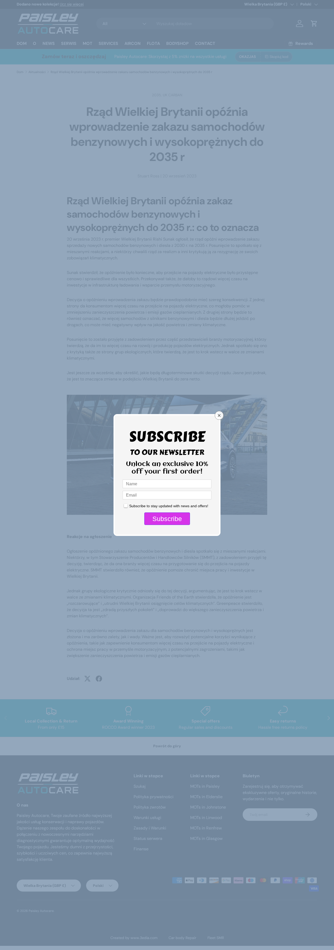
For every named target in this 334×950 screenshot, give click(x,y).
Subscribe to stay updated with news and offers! (168, 506)
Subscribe (167, 518)
